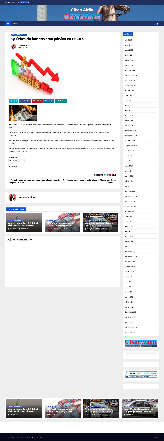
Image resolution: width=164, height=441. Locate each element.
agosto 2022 (129, 272)
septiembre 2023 (131, 206)
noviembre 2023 (131, 196)
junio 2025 (128, 100)
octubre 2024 (130, 141)
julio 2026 (128, 40)
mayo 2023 (129, 226)
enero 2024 (129, 186)
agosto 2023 (129, 211)
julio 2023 (128, 216)
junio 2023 (128, 221)
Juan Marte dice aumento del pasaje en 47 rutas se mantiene (138, 411)
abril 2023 (128, 231)
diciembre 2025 (130, 70)
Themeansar (39, 437)
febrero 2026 (130, 60)
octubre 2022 (130, 262)
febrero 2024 (130, 181)
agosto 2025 (129, 90)
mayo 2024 (129, 166)
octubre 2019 (130, 332)
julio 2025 (128, 95)
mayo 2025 (129, 105)
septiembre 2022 (131, 267)
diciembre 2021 (130, 312)
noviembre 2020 (131, 327)
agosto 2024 (129, 151)
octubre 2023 (130, 201)
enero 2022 (129, 307)
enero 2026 (129, 65)
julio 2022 (128, 277)
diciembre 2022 (130, 252)
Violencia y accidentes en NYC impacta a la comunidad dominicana (99, 225)
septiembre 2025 (131, 85)
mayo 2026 (129, 50)
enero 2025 (129, 126)
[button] (154, 24)
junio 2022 (128, 282)
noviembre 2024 (131, 136)
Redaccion (24, 45)
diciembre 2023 (130, 191)
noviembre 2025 (131, 75)
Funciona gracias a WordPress (14, 437)
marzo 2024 (129, 176)
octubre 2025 (130, 80)
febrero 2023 (129, 241)
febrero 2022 (129, 302)
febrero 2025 (129, 121)
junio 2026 (128, 45)
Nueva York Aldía (22, 34)
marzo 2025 (129, 115)
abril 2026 (128, 55)
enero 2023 (129, 247)
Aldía (13, 34)
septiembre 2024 (131, 146)
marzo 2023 (129, 236)
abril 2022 (128, 292)
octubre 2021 (129, 322)
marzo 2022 (129, 297)
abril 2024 (128, 171)
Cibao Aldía (82, 9)
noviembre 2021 (131, 317)
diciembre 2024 (130, 131)
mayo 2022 (129, 287)
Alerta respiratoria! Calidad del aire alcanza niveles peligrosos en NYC (23, 225)
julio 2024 (128, 156)
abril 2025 (128, 110)
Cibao (53, 220)
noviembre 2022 (131, 257)
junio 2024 (129, 161)
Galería (16, 24)
